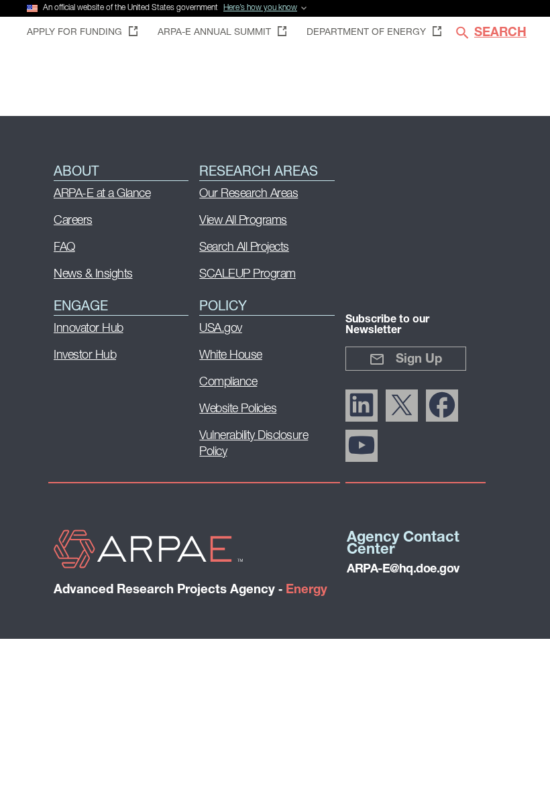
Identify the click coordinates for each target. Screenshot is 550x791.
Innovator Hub (88, 329)
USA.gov (220, 329)
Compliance (228, 383)
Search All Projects (244, 248)
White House (230, 356)
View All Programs (243, 221)
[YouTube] (361, 446)
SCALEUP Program (247, 275)
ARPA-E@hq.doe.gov (403, 570)
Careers (73, 221)
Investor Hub (85, 356)
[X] (402, 405)
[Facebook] (442, 405)
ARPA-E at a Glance (102, 194)
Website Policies (237, 410)
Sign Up (419, 359)
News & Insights (93, 275)
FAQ (64, 248)
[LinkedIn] (361, 405)
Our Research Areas (248, 194)
